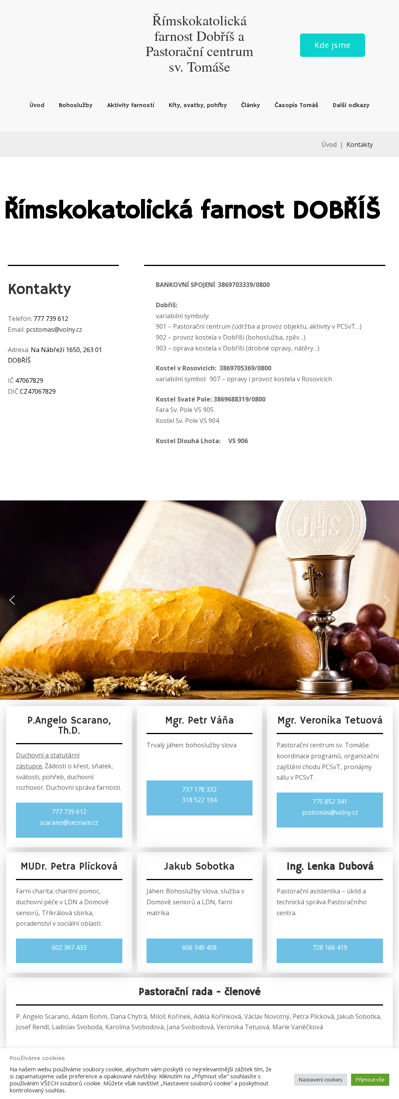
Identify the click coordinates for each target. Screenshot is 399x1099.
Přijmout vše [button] (370, 1079)
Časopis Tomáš (296, 105)
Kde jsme (332, 45)
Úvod (37, 105)
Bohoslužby (75, 105)
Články (250, 105)
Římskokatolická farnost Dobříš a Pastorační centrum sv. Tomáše (199, 43)
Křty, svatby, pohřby (198, 105)
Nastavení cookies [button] (321, 1079)
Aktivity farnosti (130, 105)
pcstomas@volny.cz (54, 329)
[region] (199, 600)
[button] (12, 600)
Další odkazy (351, 105)
